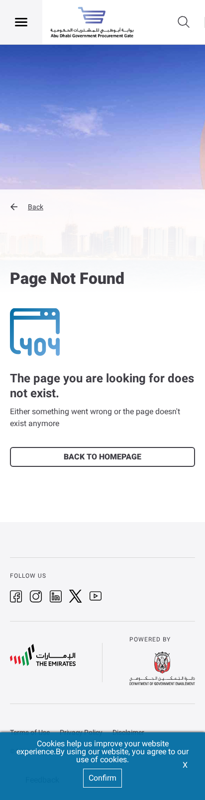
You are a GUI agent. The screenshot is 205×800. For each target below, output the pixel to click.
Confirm (102, 778)
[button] (102, 207)
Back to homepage (102, 456)
